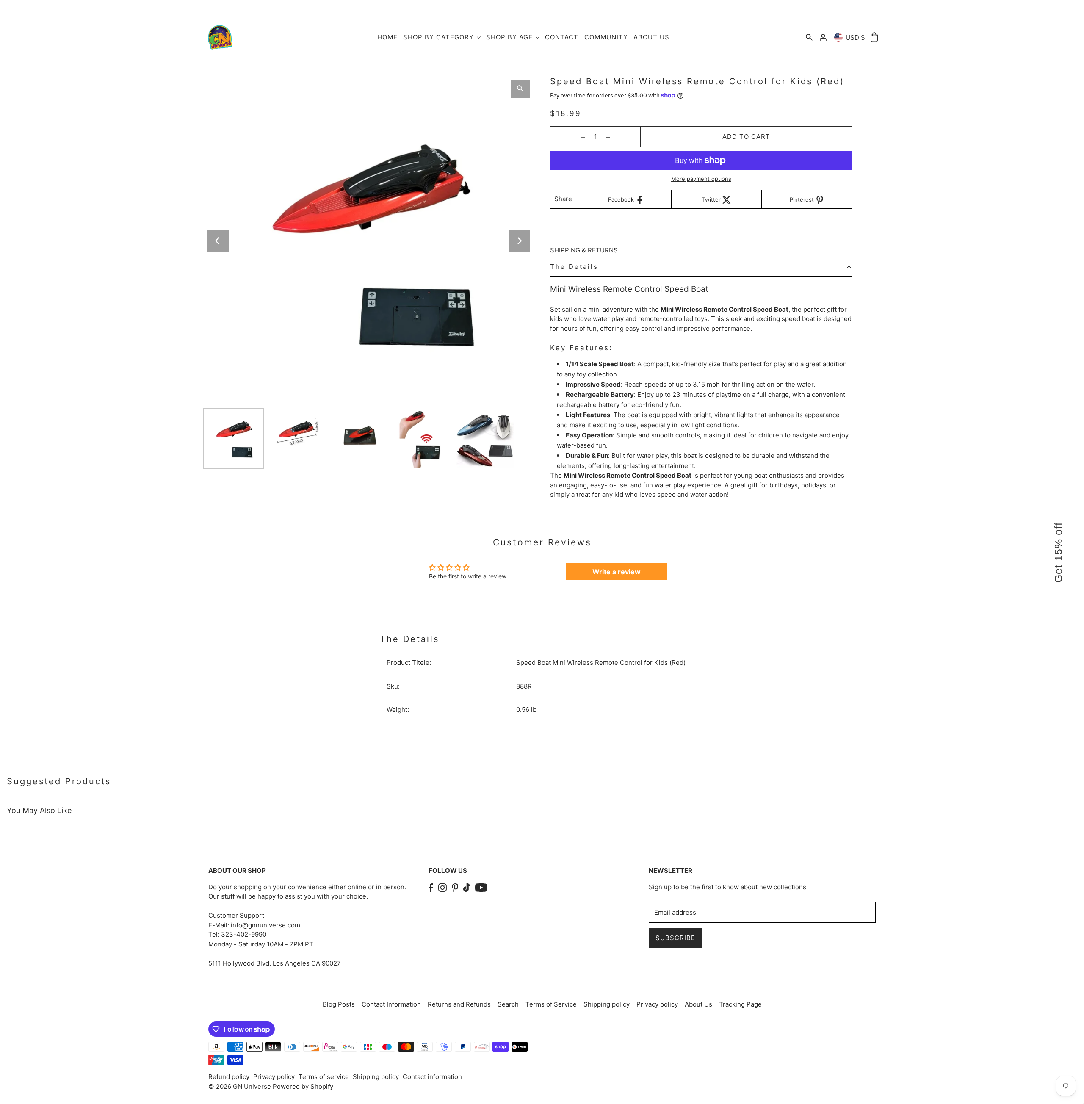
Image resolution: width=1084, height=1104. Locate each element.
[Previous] (218, 241)
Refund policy (228, 1077)
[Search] (809, 37)
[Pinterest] (455, 887)
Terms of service (324, 1077)
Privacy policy (657, 1004)
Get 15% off (1058, 552)
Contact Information (391, 1004)
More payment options (701, 178)
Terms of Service (551, 1004)
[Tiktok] (466, 887)
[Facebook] (431, 887)
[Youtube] (481, 887)
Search (508, 1004)
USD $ (855, 37)
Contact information (432, 1077)
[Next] (519, 241)
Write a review (616, 571)
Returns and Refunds (459, 1004)
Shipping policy (606, 1004)
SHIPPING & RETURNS (584, 250)
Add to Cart (746, 137)
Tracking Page (740, 1004)
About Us (698, 1004)
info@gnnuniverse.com (265, 925)
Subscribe (675, 938)
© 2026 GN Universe (240, 1086)
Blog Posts (339, 1004)
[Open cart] (874, 37)
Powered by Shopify (303, 1086)
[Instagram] (442, 887)
